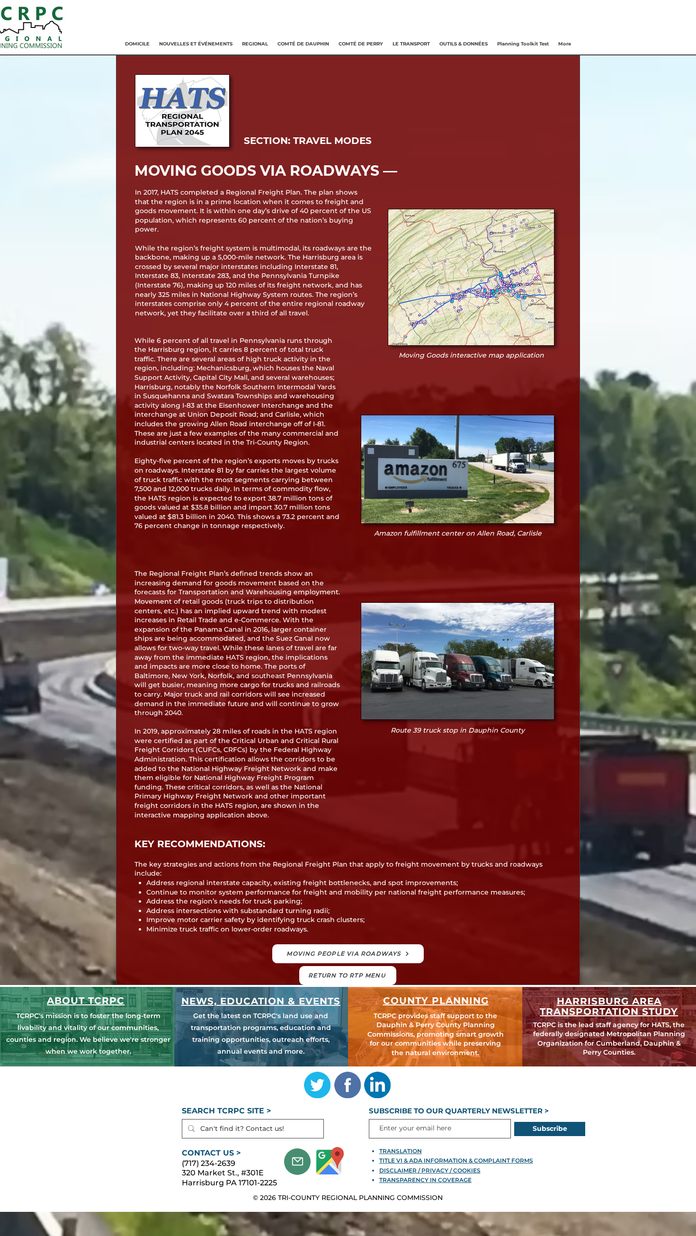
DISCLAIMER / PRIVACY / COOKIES (430, 1170)
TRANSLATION (400, 1151)
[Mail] (297, 1161)
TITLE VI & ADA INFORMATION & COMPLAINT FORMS (456, 1160)
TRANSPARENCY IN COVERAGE (425, 1179)
